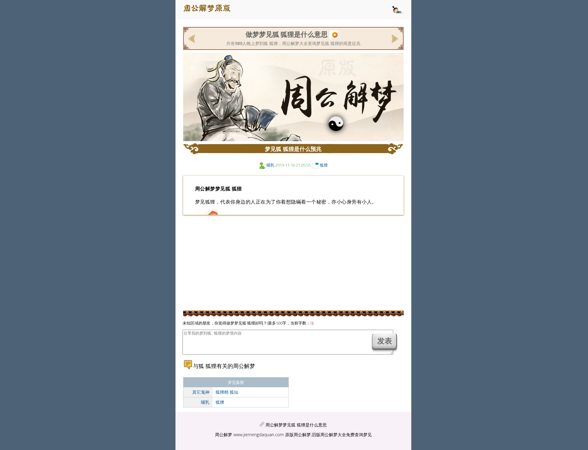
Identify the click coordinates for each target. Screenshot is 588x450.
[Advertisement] (129, 118)
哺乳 (270, 165)
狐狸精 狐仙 (227, 392)
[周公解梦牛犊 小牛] (192, 38)
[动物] (262, 165)
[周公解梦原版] (210, 9)
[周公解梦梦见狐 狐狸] (335, 34)
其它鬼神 (200, 392)
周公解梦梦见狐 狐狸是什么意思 (296, 425)
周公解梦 (223, 434)
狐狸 (324, 165)
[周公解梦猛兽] (394, 38)
